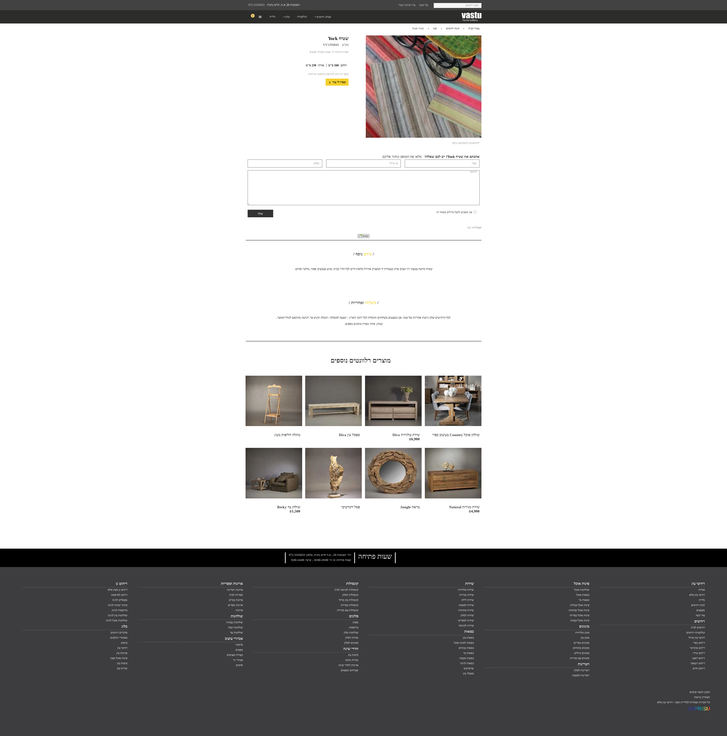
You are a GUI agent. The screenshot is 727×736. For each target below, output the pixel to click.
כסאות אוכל (582, 594)
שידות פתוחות (466, 610)
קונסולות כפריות (349, 605)
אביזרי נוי (238, 660)
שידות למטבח (466, 605)
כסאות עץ (468, 637)
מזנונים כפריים (581, 642)
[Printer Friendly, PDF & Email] (363, 237)
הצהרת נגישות (702, 697)
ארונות (239, 610)
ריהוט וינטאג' (697, 663)
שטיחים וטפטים (349, 670)
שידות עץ (122, 668)
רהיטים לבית (698, 627)
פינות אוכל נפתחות (579, 610)
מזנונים (584, 626)
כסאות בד (468, 653)
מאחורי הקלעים (118, 637)
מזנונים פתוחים (581, 647)
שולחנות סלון (351, 632)
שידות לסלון (467, 615)
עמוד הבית (474, 28)
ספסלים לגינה (119, 599)
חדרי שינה (350, 649)
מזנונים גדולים (581, 653)
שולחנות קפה (235, 627)
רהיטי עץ (698, 583)
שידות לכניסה (466, 625)
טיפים (124, 642)
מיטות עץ (353, 654)
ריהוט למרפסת (119, 594)
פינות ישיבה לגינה (117, 605)
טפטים (239, 649)
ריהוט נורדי (699, 653)
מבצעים (700, 610)
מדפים (239, 665)
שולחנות (237, 616)
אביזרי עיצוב (234, 638)
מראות (239, 644)
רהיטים (699, 621)
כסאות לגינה (467, 663)
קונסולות (352, 583)
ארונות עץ (121, 653)
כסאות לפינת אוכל (464, 642)
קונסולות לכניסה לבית (346, 589)
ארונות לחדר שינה (348, 665)
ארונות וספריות (232, 583)
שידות (469, 583)
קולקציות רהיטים (695, 632)
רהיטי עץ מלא (697, 594)
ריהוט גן (121, 583)
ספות (355, 622)
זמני (435, 28)
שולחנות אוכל (581, 589)
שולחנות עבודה (234, 622)
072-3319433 (256, 4)
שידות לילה (467, 599)
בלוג (124, 626)
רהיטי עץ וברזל (697, 637)
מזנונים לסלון (351, 642)
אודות (702, 589)
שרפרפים (469, 668)
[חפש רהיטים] (438, 5)
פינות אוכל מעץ (118, 658)
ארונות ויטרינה (235, 589)
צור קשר (700, 615)
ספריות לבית (236, 594)
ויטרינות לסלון (581, 670)
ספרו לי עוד (339, 82)
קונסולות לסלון (350, 594)
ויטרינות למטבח (580, 675)
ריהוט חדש (699, 668)
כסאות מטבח (466, 658)
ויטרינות (583, 664)
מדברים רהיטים (119, 632)
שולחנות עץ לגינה (117, 615)
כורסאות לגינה (119, 610)
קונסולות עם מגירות (347, 610)
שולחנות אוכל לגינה (116, 620)
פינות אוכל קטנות (579, 620)
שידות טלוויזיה (466, 589)
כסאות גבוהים (466, 647)
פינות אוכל (581, 583)
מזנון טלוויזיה (582, 632)
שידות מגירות (466, 594)
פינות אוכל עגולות (579, 605)
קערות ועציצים (235, 654)
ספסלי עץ (468, 673)
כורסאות (353, 627)
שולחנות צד (236, 632)
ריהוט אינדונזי (697, 647)
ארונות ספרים (235, 605)
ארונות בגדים (236, 599)
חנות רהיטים (452, 28)
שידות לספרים (466, 620)
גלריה (702, 599)
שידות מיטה (351, 660)
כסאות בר (584, 599)
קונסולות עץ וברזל (348, 599)
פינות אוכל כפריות (579, 615)
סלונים (353, 616)
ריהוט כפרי (699, 642)
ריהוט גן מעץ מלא (117, 589)
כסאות (469, 631)
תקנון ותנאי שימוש (700, 692)
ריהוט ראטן (698, 658)
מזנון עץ (585, 637)
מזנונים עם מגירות (579, 658)
